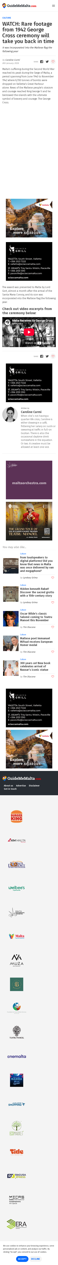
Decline (35, 1258)
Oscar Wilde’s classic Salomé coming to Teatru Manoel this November (36, 617)
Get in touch (10, 789)
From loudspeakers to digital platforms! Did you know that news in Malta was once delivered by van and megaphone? (37, 564)
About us (8, 785)
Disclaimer (34, 785)
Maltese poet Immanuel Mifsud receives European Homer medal (36, 642)
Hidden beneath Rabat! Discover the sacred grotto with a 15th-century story (37, 592)
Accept (22, 1258)
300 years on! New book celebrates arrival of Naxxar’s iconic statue (35, 666)
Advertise (21, 785)
